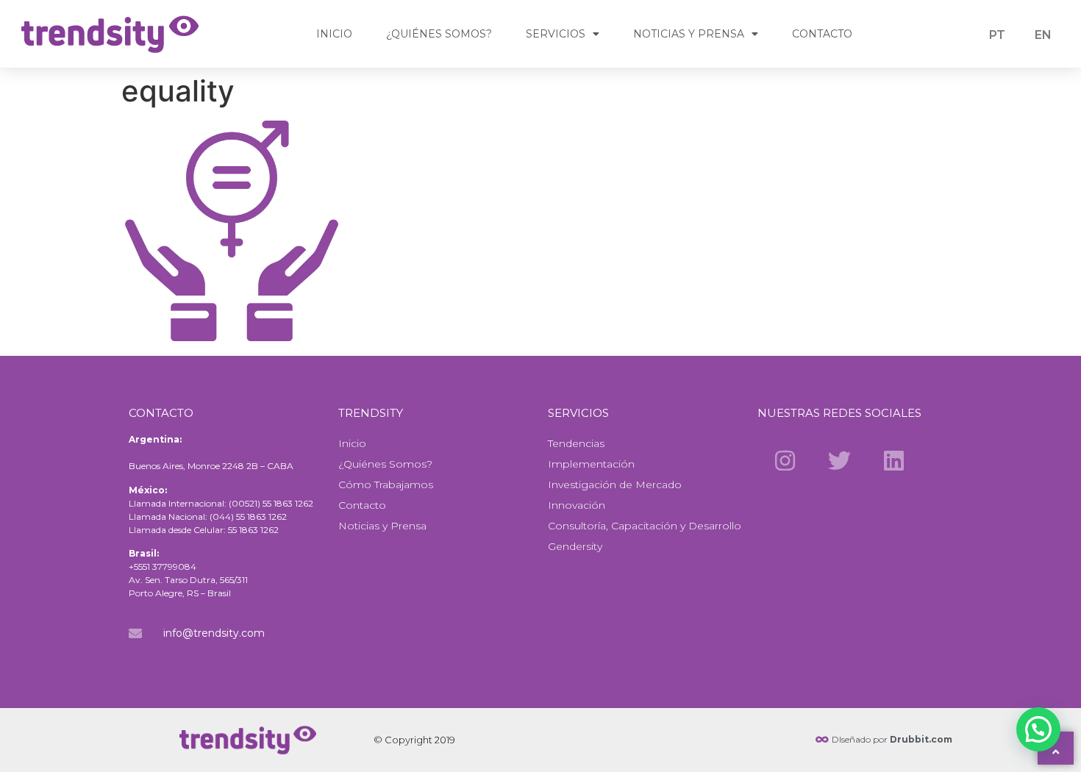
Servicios (555, 33)
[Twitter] (839, 460)
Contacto (822, 33)
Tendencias (576, 443)
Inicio (334, 33)
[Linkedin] (894, 460)
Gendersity (575, 546)
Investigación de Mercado (615, 484)
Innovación (576, 505)
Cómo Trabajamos (385, 484)
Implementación (591, 464)
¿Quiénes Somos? (439, 33)
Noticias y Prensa (688, 33)
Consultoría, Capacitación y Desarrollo (644, 525)
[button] (1038, 729)
